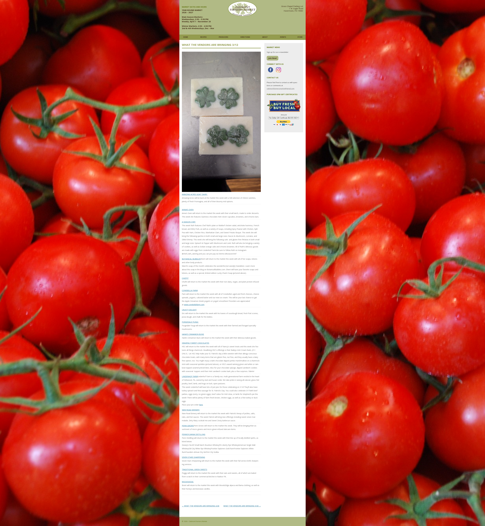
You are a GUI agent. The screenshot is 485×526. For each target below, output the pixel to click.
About (265, 37)
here (201, 405)
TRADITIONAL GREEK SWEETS (194, 469)
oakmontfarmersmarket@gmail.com (280, 88)
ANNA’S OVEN (187, 209)
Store (299, 37)
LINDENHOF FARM (190, 376)
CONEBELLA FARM (190, 290)
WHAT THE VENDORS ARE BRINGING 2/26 (200, 506)
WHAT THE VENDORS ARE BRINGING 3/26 (242, 506)
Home (185, 37)
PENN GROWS (188, 425)
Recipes (203, 37)
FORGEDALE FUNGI (190, 322)
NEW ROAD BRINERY (191, 410)
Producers (223, 37)
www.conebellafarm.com (194, 304)
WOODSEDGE (188, 482)
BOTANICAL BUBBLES (191, 259)
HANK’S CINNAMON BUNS (193, 334)
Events (283, 37)
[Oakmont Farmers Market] (242, 16)
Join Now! (272, 58)
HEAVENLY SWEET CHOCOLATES (195, 343)
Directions (245, 37)
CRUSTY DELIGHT (189, 310)
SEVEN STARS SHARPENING (193, 457)
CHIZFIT (185, 278)
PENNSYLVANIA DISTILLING (193, 434)
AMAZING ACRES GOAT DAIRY (195, 194)
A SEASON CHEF (189, 222)
